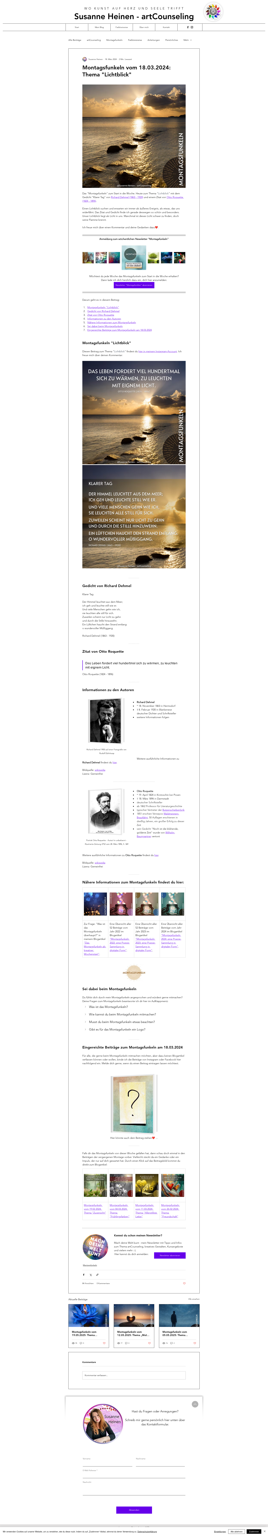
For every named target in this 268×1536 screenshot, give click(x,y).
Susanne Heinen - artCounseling (134, 16)
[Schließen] (264, 1531)
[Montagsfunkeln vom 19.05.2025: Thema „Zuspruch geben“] (89, 1315)
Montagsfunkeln (114, 40)
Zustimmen (254, 1531)
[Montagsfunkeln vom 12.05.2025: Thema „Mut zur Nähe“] (134, 1315)
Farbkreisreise (135, 40)
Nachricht (87, 1482)
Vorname (86, 1459)
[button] (134, 1007)
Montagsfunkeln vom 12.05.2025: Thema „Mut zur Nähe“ (132, 1333)
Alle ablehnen (237, 1531)
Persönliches (171, 40)
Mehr (186, 40)
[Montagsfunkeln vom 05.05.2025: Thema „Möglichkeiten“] (179, 1315)
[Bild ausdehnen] (134, 412)
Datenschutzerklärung (147, 1531)
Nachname (140, 1459)
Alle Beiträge (74, 40)
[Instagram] (191, 27)
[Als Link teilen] (97, 1274)
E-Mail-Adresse (89, 1470)
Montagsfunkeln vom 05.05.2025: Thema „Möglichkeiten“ (174, 1333)
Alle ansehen (194, 1299)
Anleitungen (154, 40)
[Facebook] (187, 27)
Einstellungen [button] (220, 1531)
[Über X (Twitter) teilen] (90, 1274)
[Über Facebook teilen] (83, 1274)
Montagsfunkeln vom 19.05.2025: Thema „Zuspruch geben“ (84, 1333)
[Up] (195, 1404)
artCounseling (94, 40)
